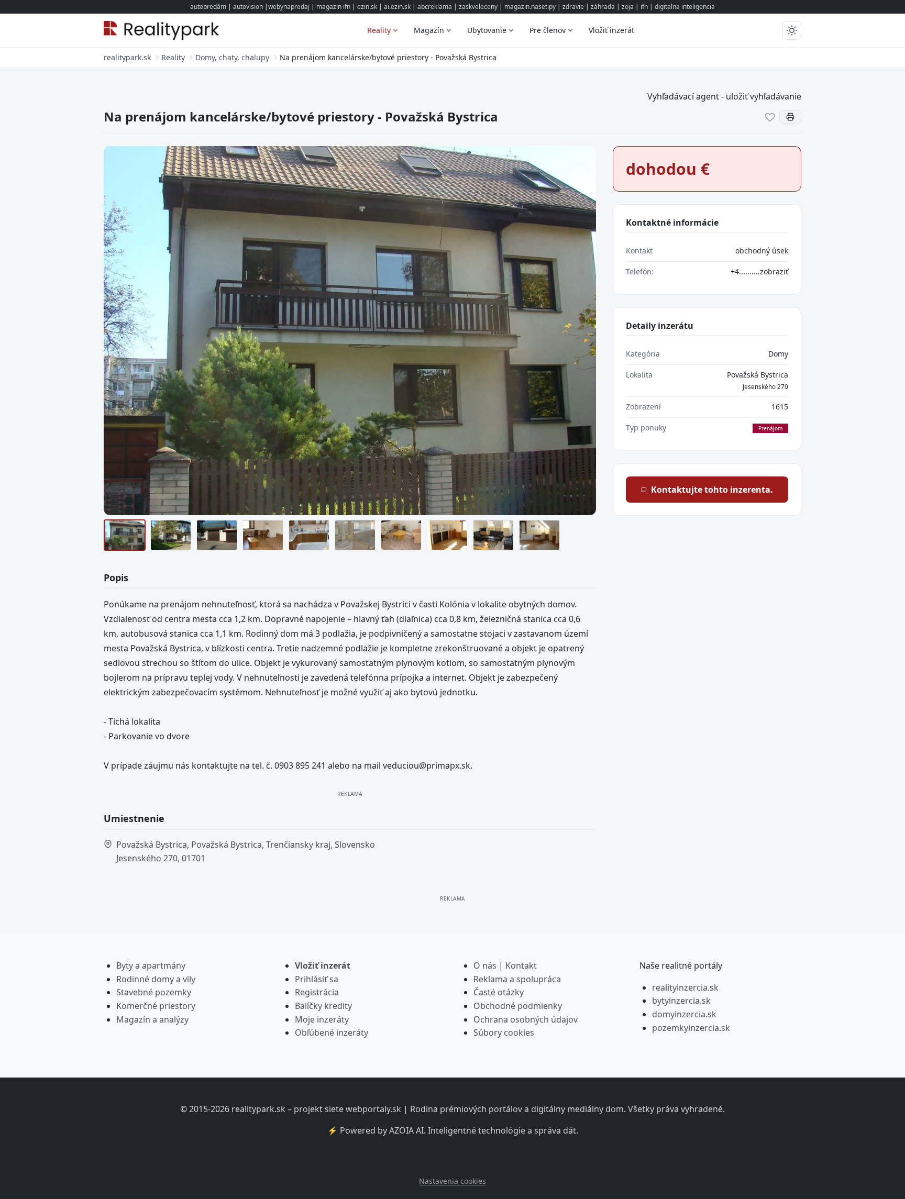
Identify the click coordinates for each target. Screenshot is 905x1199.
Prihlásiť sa (316, 979)
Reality (379, 30)
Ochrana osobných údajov (525, 1019)
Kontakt (521, 965)
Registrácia (317, 992)
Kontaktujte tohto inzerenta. (712, 489)
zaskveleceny (478, 6)
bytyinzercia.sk (681, 1000)
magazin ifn (333, 6)
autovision (248, 6)
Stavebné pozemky (153, 992)
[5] (309, 535)
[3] (217, 535)
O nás (484, 965)
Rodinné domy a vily (155, 979)
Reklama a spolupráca (517, 979)
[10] (539, 535)
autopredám (208, 6)
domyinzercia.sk (684, 1014)
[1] (125, 535)
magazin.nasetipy (530, 6)
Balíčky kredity (323, 1006)
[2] (171, 535)
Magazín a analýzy (152, 1019)
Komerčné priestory (155, 1006)
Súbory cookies (503, 1032)
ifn (644, 6)
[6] (355, 535)
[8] (447, 535)
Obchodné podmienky (517, 1006)
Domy (778, 354)
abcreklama (434, 6)
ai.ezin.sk (397, 6)
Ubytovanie (486, 30)
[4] (263, 535)
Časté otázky (498, 992)
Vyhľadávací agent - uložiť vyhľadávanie (724, 96)
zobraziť (774, 271)
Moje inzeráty (322, 1019)
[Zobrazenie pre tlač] (790, 117)
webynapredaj (289, 6)
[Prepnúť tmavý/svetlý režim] (791, 30)
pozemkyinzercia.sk (691, 1028)
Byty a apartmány (150, 965)
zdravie (573, 6)
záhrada (603, 6)
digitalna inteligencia (685, 6)
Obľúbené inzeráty (331, 1032)
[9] (493, 535)
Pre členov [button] (547, 30)
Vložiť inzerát (611, 30)
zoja (628, 6)
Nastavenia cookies (452, 1181)
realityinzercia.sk (685, 987)
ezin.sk (367, 6)
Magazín (429, 30)
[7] (401, 535)
